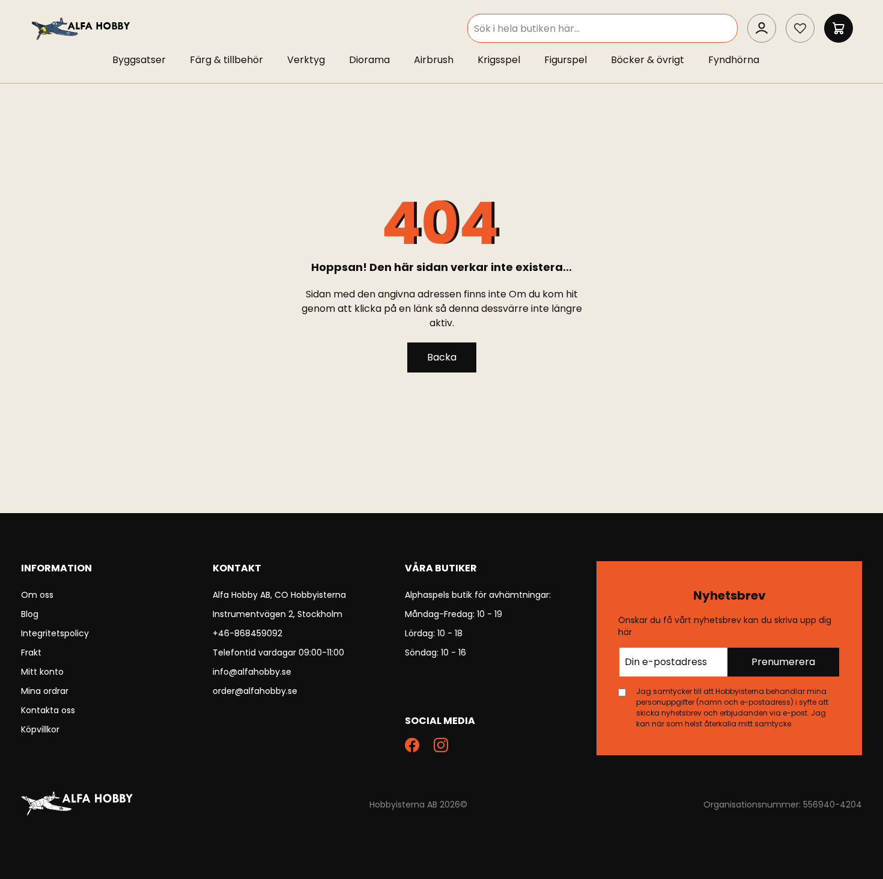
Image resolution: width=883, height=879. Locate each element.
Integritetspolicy (55, 633)
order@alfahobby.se (255, 691)
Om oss (37, 595)
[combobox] (602, 28)
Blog (29, 614)
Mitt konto (42, 672)
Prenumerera (783, 662)
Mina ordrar (44, 691)
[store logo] (81, 28)
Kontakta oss (48, 710)
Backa (442, 357)
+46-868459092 (247, 633)
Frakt (31, 652)
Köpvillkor (40, 729)
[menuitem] (145, 60)
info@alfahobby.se (252, 672)
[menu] (441, 63)
